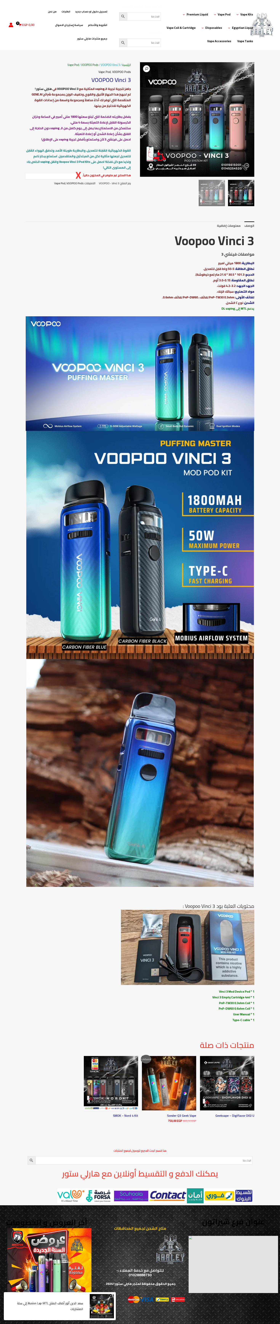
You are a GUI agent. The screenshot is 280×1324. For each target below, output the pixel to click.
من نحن (52, 11)
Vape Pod (224, 14)
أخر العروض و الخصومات (46, 1222)
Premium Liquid (197, 14)
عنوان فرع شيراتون (233, 1221)
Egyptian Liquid (242, 28)
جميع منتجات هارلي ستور (92, 38)
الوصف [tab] (249, 225)
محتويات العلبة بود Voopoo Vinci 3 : (218, 906)
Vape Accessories (219, 41)
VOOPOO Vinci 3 (67, 89)
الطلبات (66, 11)
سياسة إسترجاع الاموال (69, 25)
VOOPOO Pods (89, 64)
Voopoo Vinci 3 (214, 240)
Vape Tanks (245, 41)
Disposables (213, 28)
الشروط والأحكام (97, 25)
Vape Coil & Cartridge (181, 28)
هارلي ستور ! (43, 89)
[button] (238, 14)
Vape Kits (246, 14)
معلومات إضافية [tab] (229, 225)
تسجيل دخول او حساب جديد (91, 11)
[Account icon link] (11, 25)
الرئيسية (126, 64)
